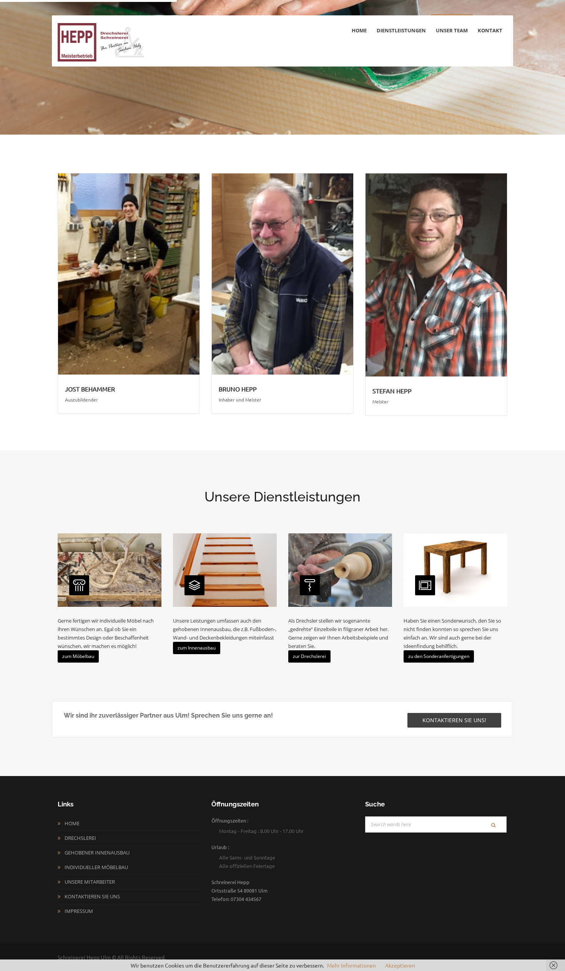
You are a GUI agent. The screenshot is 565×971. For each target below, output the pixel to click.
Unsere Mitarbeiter (90, 881)
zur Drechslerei (309, 656)
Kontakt (490, 30)
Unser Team (452, 30)
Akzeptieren (400, 965)
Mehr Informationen (351, 965)
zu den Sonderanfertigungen (438, 656)
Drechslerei (80, 837)
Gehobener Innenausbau (97, 852)
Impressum (79, 911)
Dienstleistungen (401, 30)
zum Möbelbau (78, 656)
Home (359, 30)
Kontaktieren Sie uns (92, 896)
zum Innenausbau (197, 648)
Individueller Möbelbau (96, 867)
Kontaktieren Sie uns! (454, 720)
